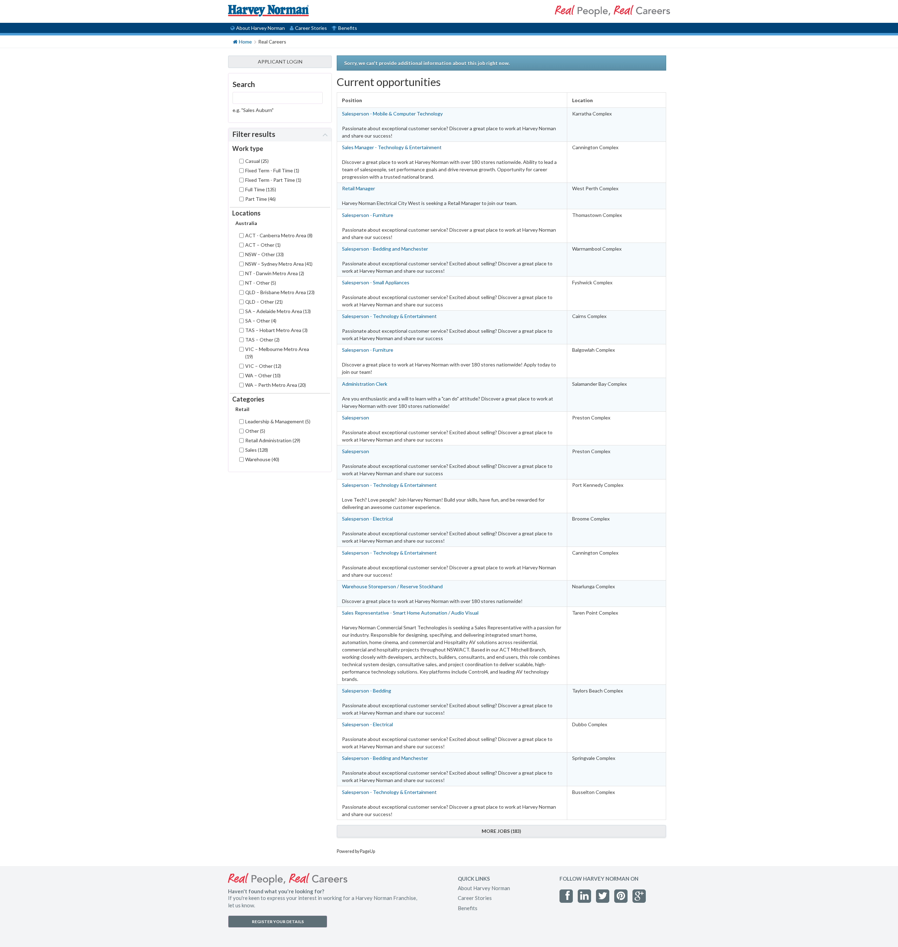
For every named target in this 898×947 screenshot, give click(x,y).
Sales (256, 450)
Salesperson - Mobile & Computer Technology (392, 114)
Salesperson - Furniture (367, 215)
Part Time (259, 199)
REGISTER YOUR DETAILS (278, 921)
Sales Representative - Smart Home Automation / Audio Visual (410, 613)
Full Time (260, 189)
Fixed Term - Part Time (272, 180)
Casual (256, 161)
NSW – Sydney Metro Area (278, 264)
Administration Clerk (364, 384)
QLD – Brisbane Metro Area (279, 292)
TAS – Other (261, 340)
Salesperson (355, 417)
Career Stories (311, 28)
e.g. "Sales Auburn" (253, 110)
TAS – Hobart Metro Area (275, 330)
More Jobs (501, 831)
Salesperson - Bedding (366, 691)
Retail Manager (358, 188)
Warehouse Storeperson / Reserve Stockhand (392, 586)
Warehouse (261, 459)
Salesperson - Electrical (367, 519)
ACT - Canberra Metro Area (278, 235)
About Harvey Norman (260, 28)
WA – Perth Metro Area (274, 385)
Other (254, 431)
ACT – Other (262, 245)
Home (245, 42)
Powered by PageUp (356, 851)
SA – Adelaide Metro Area (277, 311)
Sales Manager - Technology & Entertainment (392, 147)
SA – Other (260, 321)
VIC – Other (262, 366)
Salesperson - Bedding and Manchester (385, 249)
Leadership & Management (277, 421)
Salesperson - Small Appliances (375, 282)
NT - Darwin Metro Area (274, 273)
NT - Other (260, 283)
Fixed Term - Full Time (271, 170)
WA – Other (262, 375)
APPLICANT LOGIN (280, 62)
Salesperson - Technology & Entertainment (389, 316)
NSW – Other (263, 254)
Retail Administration (272, 440)
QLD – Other (263, 302)
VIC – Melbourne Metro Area (277, 352)
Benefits (347, 28)
